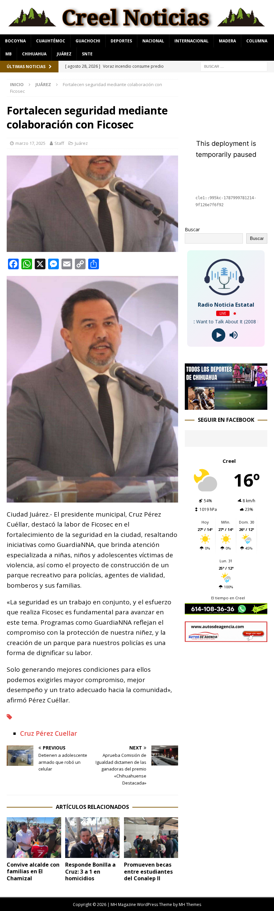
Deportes (121, 41)
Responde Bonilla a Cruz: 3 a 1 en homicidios (90, 871)
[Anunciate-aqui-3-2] (226, 638)
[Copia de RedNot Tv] (226, 406)
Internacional (191, 41)
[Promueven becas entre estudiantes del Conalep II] (151, 837)
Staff (59, 143)
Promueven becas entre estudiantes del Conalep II (148, 871)
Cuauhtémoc (50, 41)
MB (8, 54)
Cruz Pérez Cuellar (48, 733)
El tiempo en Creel (228, 597)
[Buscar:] (233, 66)
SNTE (87, 54)
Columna (256, 41)
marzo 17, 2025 (30, 143)
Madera (227, 41)
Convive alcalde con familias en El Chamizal (33, 871)
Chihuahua (34, 54)
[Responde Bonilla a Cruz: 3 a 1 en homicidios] (92, 837)
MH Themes (190, 904)
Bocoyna (15, 41)
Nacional (153, 41)
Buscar (192, 229)
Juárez (64, 54)
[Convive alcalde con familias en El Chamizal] (34, 837)
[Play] (218, 335)
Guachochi (88, 41)
